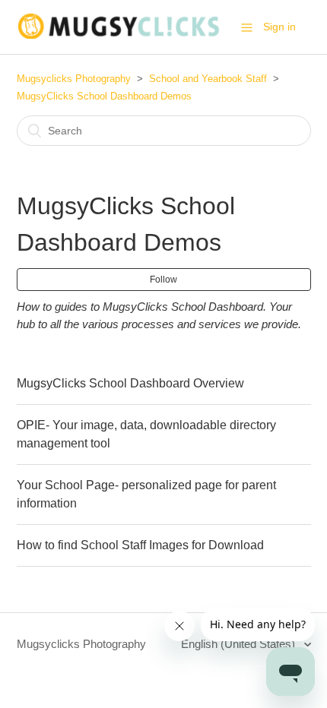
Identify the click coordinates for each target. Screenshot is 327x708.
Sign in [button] (279, 27)
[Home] (118, 34)
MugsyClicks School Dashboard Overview (130, 383)
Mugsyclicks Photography (74, 78)
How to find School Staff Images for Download (140, 545)
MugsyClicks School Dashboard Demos (104, 96)
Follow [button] (163, 279)
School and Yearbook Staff (208, 78)
